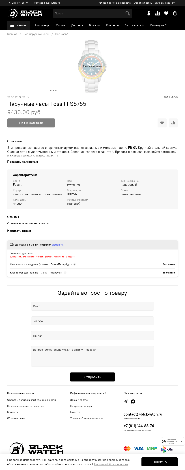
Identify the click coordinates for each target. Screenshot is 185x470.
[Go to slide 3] (56, 90)
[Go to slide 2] (53, 90)
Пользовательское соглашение (25, 406)
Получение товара (81, 406)
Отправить (92, 377)
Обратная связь (143, 2)
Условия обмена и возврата (114, 2)
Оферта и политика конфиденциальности (31, 399)
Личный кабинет (165, 2)
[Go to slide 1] (50, 90)
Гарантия (94, 25)
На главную (42, 25)
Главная (12, 34)
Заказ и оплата (79, 399)
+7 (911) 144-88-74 (17, 2)
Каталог (22, 25)
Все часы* (61, 34)
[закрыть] (181, 441)
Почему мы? (158, 25)
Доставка (77, 25)
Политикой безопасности (111, 464)
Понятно (159, 462)
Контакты (112, 25)
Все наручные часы (36, 34)
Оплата (60, 25)
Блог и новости (134, 25)
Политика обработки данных (172, 441)
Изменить (58, 244)
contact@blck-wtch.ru (47, 2)
